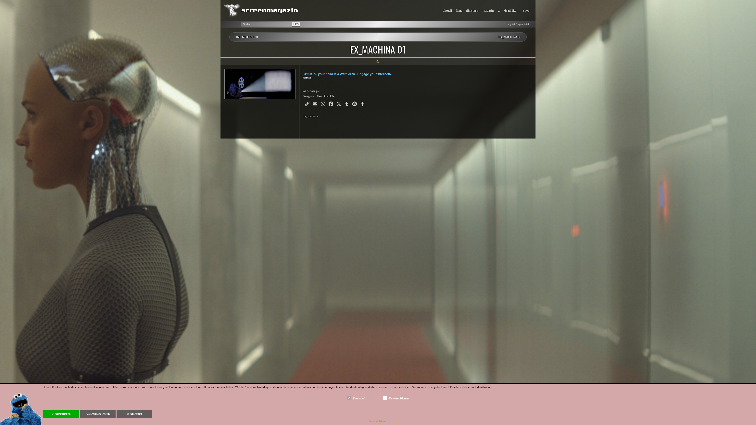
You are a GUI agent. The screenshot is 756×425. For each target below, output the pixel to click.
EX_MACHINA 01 (378, 49)
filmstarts (472, 10)
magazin (488, 10)
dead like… (511, 10)
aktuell (447, 10)
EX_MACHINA (310, 116)
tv (499, 10)
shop (526, 10)
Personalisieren (378, 421)
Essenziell (359, 398)
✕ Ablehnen (134, 413)
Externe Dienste (399, 398)
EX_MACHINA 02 (509, 37)
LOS (296, 24)
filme (459, 10)
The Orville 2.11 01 (246, 37)
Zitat (319, 96)
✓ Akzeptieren (61, 413)
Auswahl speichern (98, 413)
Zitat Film (329, 96)
